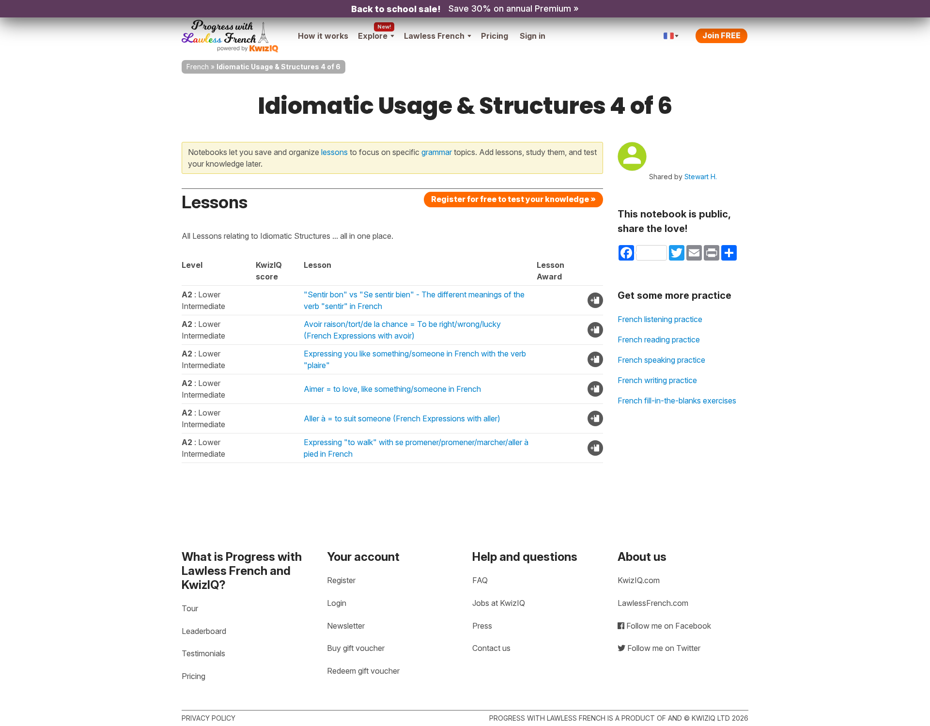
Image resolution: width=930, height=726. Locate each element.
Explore (373, 36)
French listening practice (660, 319)
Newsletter (346, 626)
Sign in (532, 36)
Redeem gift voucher (363, 671)
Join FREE (721, 35)
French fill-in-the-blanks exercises (677, 400)
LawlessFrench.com (653, 603)
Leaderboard (204, 631)
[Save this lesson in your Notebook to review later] (595, 300)
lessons (334, 152)
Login (336, 603)
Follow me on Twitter (662, 648)
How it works (323, 36)
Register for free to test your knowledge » (513, 199)
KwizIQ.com (639, 580)
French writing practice (657, 380)
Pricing (494, 36)
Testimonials (203, 653)
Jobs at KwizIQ (498, 603)
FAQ (480, 580)
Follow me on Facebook (667, 626)
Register (341, 580)
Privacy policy (208, 718)
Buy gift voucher (356, 648)
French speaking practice (661, 360)
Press (482, 626)
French (197, 66)
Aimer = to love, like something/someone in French (392, 389)
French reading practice (659, 339)
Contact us (491, 648)
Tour (190, 608)
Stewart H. (700, 176)
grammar (436, 152)
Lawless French (434, 36)
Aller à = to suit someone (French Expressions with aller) (402, 418)
